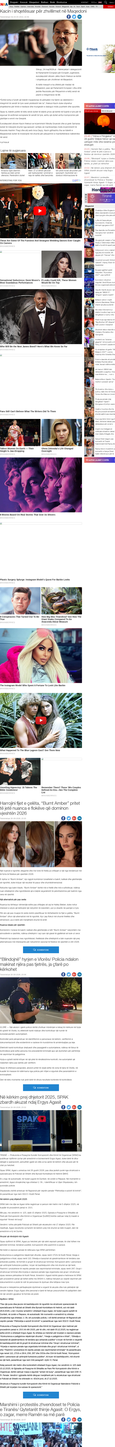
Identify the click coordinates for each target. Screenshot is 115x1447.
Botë (52, 2)
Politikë (16, 6)
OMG (92, 6)
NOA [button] (93, 2)
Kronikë (37, 6)
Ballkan (44, 2)
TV (97, 6)
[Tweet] (74, 18)
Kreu (11, 6)
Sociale (51, 6)
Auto (87, 6)
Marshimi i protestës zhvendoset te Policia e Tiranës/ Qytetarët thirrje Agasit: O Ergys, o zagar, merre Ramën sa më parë (40, 1409)
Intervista (30, 6)
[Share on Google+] (74, 820)
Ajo (71, 6)
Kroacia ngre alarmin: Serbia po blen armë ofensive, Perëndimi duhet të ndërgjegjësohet (13, 174)
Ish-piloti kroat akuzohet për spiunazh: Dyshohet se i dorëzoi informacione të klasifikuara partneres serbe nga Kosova (68, 175)
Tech (78, 6)
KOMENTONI (43, 950)
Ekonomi (45, 6)
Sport (83, 6)
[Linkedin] (79, 18)
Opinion (23, 6)
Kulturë (58, 6)
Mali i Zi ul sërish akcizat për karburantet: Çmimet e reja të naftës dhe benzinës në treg (40, 174)
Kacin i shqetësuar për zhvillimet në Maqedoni (43, 11)
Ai (74, 6)
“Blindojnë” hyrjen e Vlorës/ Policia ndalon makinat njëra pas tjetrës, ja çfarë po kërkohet (39, 964)
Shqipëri (14, 2)
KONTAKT (84, 2)
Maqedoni (34, 2)
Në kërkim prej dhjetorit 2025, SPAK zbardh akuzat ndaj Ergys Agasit (34, 1099)
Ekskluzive (62, 2)
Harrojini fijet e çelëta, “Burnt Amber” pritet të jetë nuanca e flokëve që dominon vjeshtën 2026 (40, 808)
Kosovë (23, 2)
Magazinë (65, 6)
